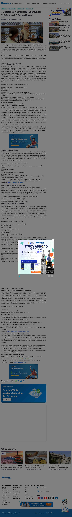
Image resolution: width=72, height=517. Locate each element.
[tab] (19, 276)
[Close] (53, 240)
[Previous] (49, 276)
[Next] (52, 276)
